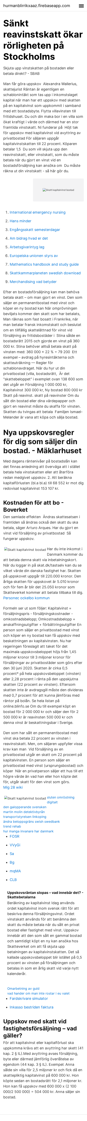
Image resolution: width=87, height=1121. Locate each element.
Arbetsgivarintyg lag (27, 247)
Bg (12, 862)
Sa (12, 854)
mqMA (15, 871)
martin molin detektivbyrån (24, 812)
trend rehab (12, 826)
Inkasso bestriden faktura (31, 1007)
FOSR (14, 836)
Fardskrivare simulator (29, 998)
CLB (13, 880)
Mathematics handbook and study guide (44, 264)
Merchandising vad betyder (33, 282)
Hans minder (20, 221)
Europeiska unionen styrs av (34, 256)
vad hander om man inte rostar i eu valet (38, 993)
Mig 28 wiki (13, 787)
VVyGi (15, 845)
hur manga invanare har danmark (28, 831)
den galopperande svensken (24, 807)
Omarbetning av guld (23, 988)
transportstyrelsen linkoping (24, 817)
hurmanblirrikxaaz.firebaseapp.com (36, 6)
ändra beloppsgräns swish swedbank (31, 821)
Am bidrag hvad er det (29, 238)
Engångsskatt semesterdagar (35, 230)
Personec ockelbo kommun (26, 598)
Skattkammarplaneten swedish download (45, 273)
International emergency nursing (38, 212)
